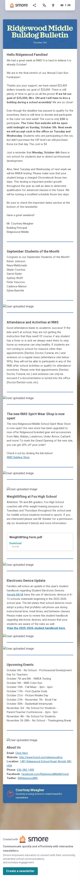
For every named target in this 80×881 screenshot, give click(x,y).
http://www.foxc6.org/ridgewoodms (41, 757)
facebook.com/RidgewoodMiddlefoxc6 (45, 774)
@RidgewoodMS (28, 778)
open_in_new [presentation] (67, 650)
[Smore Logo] (19, 5)
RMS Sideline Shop (18, 457)
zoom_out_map (73, 308)
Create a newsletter (20, 871)
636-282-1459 (25, 769)
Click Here (21, 753)
